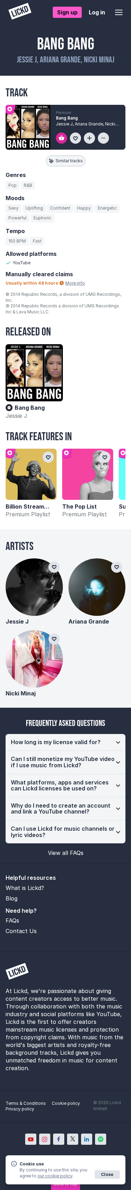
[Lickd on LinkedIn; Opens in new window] (86, 1139)
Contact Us (21, 930)
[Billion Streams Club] (31, 474)
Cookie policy (66, 1103)
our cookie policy (54, 1175)
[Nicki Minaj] (34, 659)
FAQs (12, 920)
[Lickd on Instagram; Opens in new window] (44, 1139)
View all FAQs (65, 852)
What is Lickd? (25, 887)
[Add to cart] (61, 138)
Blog (11, 898)
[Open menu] (118, 12)
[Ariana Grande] (97, 587)
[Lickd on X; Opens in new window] (72, 1139)
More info (75, 283)
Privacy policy (20, 1108)
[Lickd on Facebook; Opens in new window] (58, 1139)
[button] (65, 742)
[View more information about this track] (103, 138)
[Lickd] (20, 12)
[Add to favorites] (75, 138)
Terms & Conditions (26, 1103)
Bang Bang (67, 118)
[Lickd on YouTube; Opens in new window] (30, 1139)
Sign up (67, 12)
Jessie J (16, 415)
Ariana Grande (88, 621)
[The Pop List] (87, 474)
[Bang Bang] (34, 373)
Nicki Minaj (21, 693)
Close (107, 1174)
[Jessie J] (34, 587)
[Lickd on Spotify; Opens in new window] (100, 1139)
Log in (97, 12)
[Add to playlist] (89, 138)
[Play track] (28, 127)
